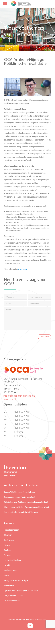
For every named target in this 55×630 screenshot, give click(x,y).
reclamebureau (40, 619)
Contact (7, 550)
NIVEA (6, 575)
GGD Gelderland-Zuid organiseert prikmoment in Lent (26, 502)
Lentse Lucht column (12, 560)
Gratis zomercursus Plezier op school (19, 497)
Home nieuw (9, 585)
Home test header (11, 530)
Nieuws (7, 545)
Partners (7, 555)
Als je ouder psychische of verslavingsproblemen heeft (27, 507)
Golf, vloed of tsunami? (13, 596)
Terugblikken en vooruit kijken (16, 580)
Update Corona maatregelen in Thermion (21, 590)
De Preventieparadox (12, 601)
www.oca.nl (9, 399)
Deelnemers (9, 540)
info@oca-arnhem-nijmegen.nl (19, 395)
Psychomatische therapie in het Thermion (21, 512)
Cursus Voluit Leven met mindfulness (19, 492)
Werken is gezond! (11, 570)
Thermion (8, 535)
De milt (7, 565)
